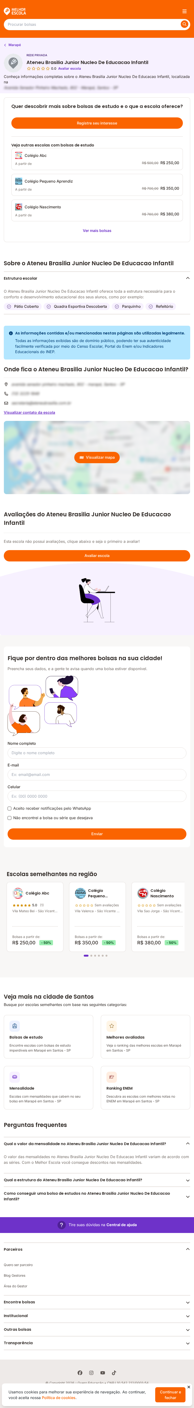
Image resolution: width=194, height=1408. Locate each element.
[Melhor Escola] (15, 11)
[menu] (184, 11)
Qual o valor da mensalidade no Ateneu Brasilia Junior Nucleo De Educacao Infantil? (85, 1144)
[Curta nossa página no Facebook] (80, 1373)
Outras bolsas (17, 1329)
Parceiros (13, 1249)
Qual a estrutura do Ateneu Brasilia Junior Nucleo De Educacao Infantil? (73, 1180)
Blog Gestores (14, 1275)
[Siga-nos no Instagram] (91, 1373)
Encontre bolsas (19, 1302)
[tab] (86, 956)
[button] (97, 1225)
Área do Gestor (15, 1286)
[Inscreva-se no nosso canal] (102, 1373)
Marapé (14, 45)
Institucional (16, 1315)
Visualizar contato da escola (29, 412)
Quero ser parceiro (18, 1265)
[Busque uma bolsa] (184, 24)
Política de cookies (58, 1397)
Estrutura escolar (20, 278)
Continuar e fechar (170, 1395)
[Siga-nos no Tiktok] (114, 1373)
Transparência (18, 1343)
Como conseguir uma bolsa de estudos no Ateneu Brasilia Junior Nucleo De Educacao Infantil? (87, 1196)
